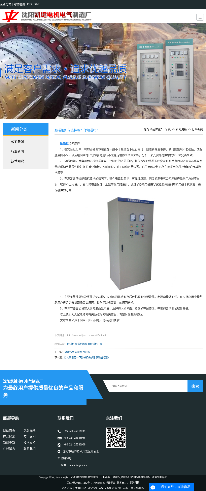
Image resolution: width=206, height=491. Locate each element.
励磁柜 (70, 344)
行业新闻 (17, 151)
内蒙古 (102, 488)
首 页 (167, 129)
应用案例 (30, 436)
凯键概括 (30, 430)
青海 (114, 488)
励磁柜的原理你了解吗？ (78, 352)
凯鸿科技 (134, 482)
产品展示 (9, 436)
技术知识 (17, 161)
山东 (141, 488)
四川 (119, 488)
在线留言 (9, 448)
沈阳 (95, 488)
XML (37, 4)
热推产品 (67, 488)
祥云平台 (110, 482)
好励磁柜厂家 (95, 344)
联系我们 (30, 448)
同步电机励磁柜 (141, 477)
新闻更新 (181, 129)
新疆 (109, 488)
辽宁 (90, 488)
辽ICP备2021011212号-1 (79, 482)
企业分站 (5, 4)
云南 (125, 488)
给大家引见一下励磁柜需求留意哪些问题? (86, 357)
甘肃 (130, 488)
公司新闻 (17, 141)
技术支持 (30, 442)
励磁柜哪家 (81, 344)
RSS (29, 4)
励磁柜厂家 (127, 477)
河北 (136, 488)
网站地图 (19, 4)
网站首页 (9, 430)
